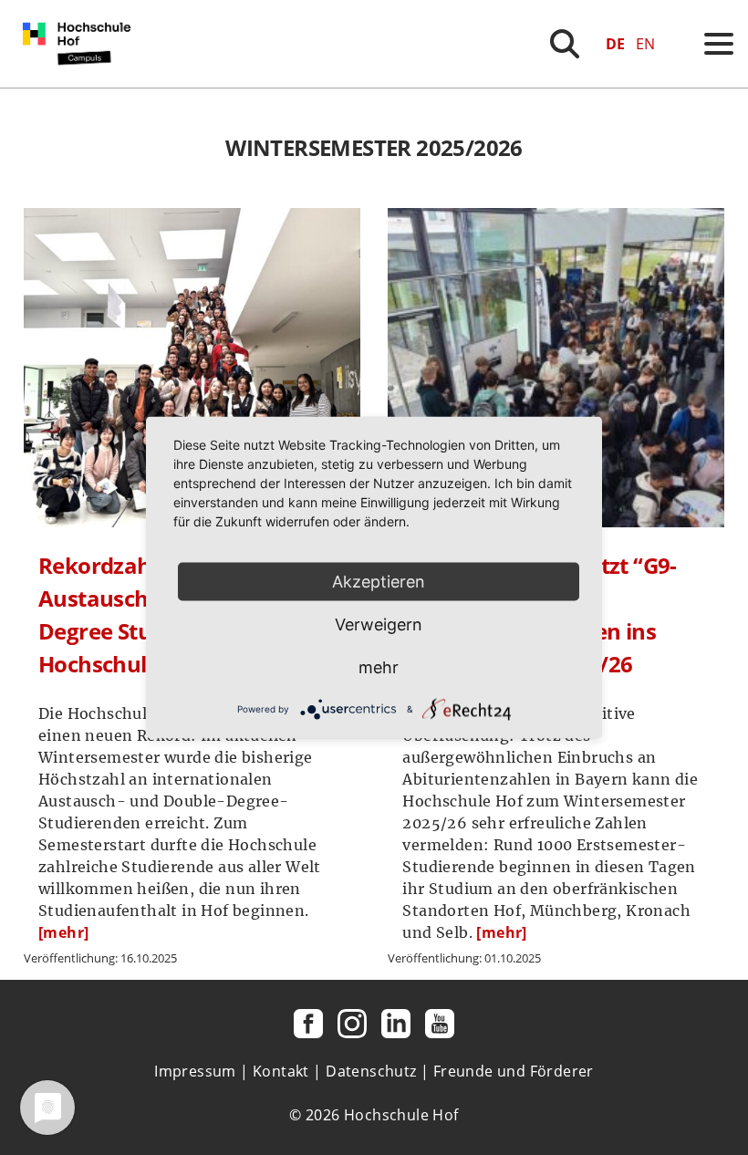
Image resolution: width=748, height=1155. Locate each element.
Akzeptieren (378, 581)
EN (645, 44)
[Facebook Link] (308, 1023)
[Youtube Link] (439, 1023)
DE (615, 44)
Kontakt (281, 1071)
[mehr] (63, 932)
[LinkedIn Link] (395, 1023)
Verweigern (378, 624)
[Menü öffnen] (719, 44)
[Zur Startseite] (80, 82)
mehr (378, 667)
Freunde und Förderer (513, 1071)
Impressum (195, 1071)
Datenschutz (371, 1071)
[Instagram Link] (352, 1023)
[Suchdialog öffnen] (564, 44)
